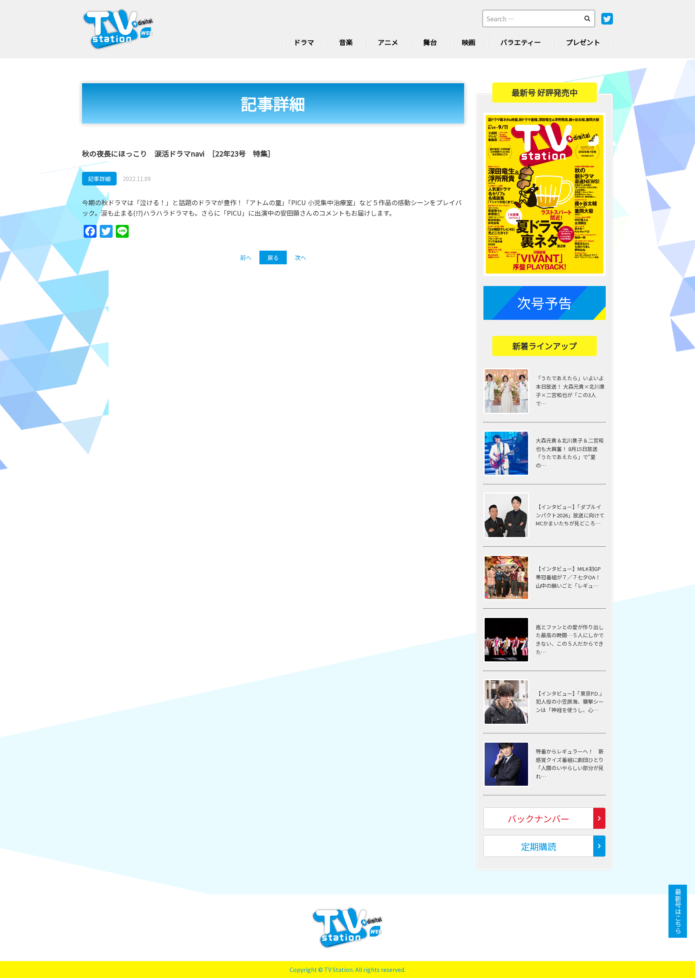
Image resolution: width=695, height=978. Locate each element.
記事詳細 (99, 179)
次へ (300, 257)
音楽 (346, 42)
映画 (468, 42)
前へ (245, 257)
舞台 (430, 42)
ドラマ (304, 42)
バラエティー (520, 42)
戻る (273, 257)
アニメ (388, 42)
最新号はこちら (678, 911)
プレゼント (583, 42)
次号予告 (544, 303)
